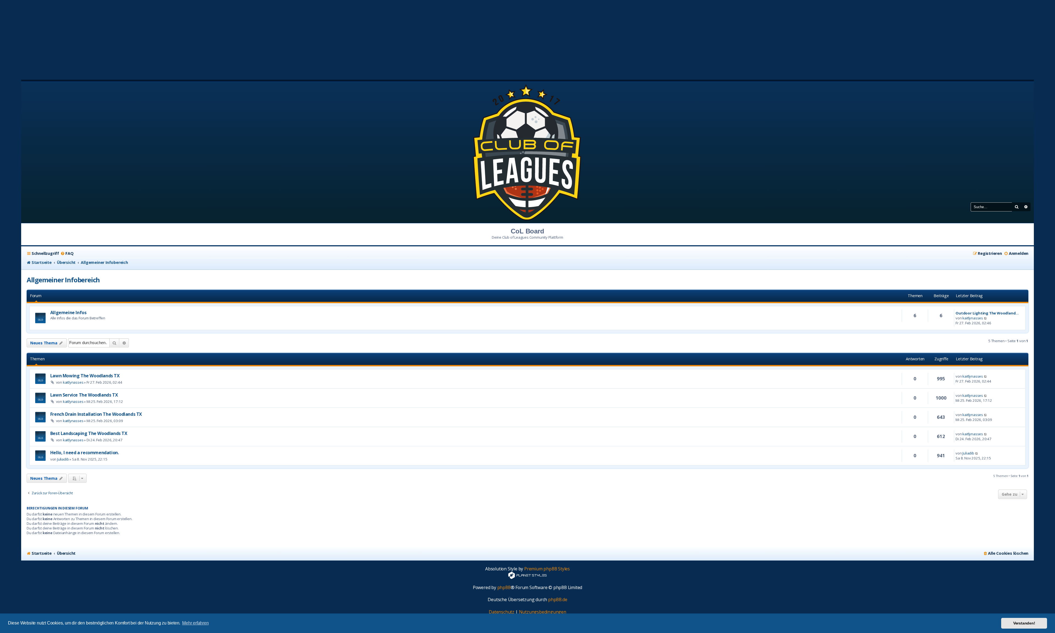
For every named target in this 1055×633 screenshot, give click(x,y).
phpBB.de (557, 600)
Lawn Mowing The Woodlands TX (85, 376)
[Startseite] (527, 152)
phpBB (504, 587)
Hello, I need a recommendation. (84, 453)
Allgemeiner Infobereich (63, 279)
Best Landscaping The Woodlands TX (88, 433)
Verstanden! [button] (1024, 623)
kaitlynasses (972, 318)
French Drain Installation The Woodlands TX (96, 414)
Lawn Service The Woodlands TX (84, 395)
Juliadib (63, 459)
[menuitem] (66, 253)
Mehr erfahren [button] (195, 623)
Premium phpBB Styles (547, 569)
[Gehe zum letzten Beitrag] (985, 376)
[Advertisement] (527, 38)
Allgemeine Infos (68, 312)
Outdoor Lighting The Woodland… (987, 313)
